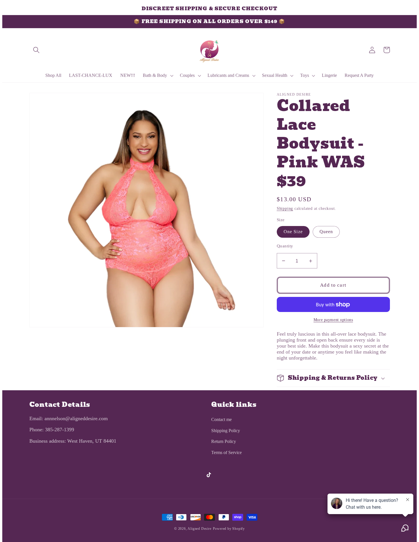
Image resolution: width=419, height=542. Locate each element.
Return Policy (223, 441)
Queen (326, 231)
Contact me (221, 419)
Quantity (285, 246)
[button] (36, 50)
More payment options (333, 320)
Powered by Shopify (229, 528)
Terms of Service (226, 452)
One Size (293, 231)
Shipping (285, 208)
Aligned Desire (199, 528)
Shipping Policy (225, 430)
